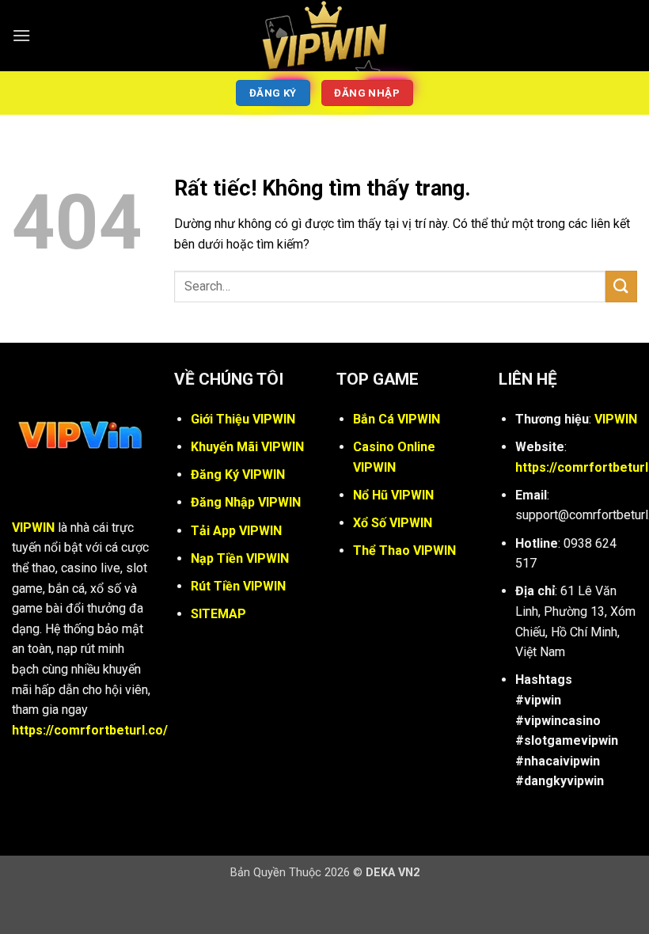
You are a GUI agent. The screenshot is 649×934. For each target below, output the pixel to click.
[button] (21, 35)
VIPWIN (33, 527)
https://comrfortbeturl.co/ (90, 730)
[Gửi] (621, 286)
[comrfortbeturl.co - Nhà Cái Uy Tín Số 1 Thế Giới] (324, 35)
